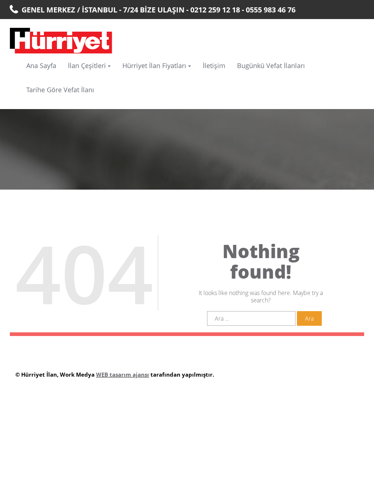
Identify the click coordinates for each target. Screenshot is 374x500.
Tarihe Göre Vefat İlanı (60, 89)
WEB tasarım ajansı (122, 374)
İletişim (214, 65)
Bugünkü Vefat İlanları (271, 65)
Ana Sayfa (41, 65)
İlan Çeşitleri (87, 65)
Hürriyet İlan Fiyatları (154, 65)
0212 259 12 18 (215, 10)
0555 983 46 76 (270, 10)
